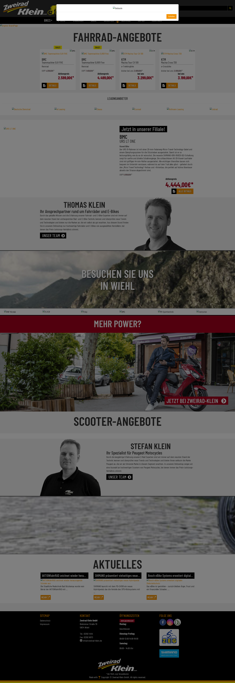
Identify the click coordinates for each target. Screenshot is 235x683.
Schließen (171, 16)
